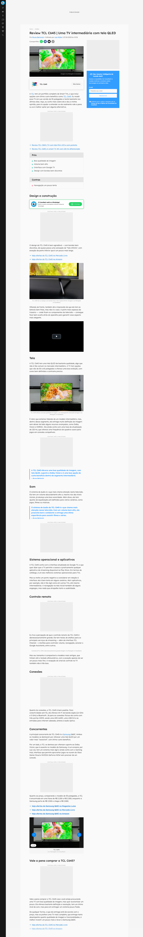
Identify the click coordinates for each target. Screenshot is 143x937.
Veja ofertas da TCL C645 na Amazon (47, 259)
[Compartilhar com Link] (53, 41)
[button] (56, 832)
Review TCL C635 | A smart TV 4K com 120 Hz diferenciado (56, 149)
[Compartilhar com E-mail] (49, 41)
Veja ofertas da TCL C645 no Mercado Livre (49, 255)
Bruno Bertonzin (38, 37)
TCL (32, 94)
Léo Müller (58, 37)
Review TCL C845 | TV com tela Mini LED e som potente (54, 145)
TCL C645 (67, 96)
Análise (37, 29)
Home (31, 29)
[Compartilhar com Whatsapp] (41, 41)
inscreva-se (71, 78)
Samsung (66, 734)
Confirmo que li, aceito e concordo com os (103, 103)
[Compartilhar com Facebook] (45, 41)
